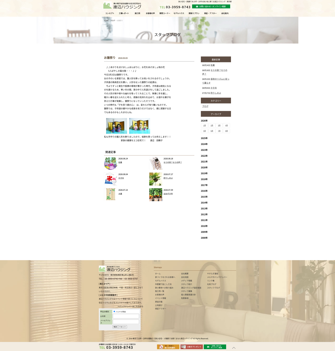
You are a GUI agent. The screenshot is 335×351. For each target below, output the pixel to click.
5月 (204, 131)
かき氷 (121, 178)
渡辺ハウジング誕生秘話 (191, 288)
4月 (226, 125)
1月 (204, 125)
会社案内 (227, 14)
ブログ (205, 106)
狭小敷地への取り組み (164, 288)
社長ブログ (211, 284)
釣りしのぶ (168, 178)
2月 (212, 125)
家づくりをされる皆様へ (108, 14)
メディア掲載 (186, 281)
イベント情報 (160, 298)
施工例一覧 (137, 14)
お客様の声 (150, 14)
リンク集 (210, 281)
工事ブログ (124, 14)
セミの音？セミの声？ (173, 162)
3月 (219, 125)
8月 (226, 131)
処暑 (120, 162)
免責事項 (184, 298)
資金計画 (158, 302)
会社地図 (184, 277)
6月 (212, 131)
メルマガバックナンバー (217, 277)
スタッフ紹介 (186, 284)
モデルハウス (179, 14)
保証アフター (160, 309)
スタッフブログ (213, 288)
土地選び (158, 305)
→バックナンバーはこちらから (130, 306)
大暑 (120, 194)
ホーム (158, 274)
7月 (219, 131)
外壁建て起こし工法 (163, 284)
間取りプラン (194, 14)
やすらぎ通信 (212, 274)
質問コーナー (164, 14)
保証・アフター (210, 14)
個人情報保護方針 (188, 295)
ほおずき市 (168, 194)
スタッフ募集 (186, 291)
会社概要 (184, 274)
